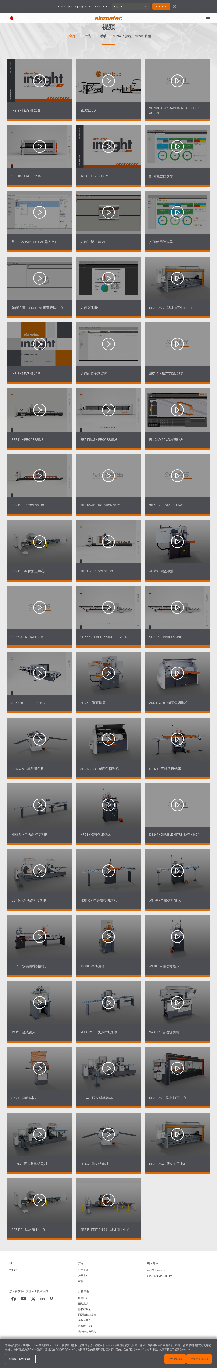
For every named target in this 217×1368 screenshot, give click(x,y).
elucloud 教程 (122, 36)
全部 (72, 36)
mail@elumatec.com (158, 1270)
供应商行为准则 (87, 1331)
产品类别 (83, 1275)
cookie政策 (111, 1345)
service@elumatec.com (159, 1275)
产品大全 (83, 1270)
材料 (80, 1281)
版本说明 (83, 1298)
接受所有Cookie (199, 1358)
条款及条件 (84, 1320)
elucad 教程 (142, 36)
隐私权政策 (84, 1309)
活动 (103, 36)
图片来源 (83, 1303)
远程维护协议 (85, 1325)
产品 (87, 36)
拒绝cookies (175, 1358)
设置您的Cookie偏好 (20, 1358)
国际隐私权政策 (87, 1314)
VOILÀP (13, 1270)
